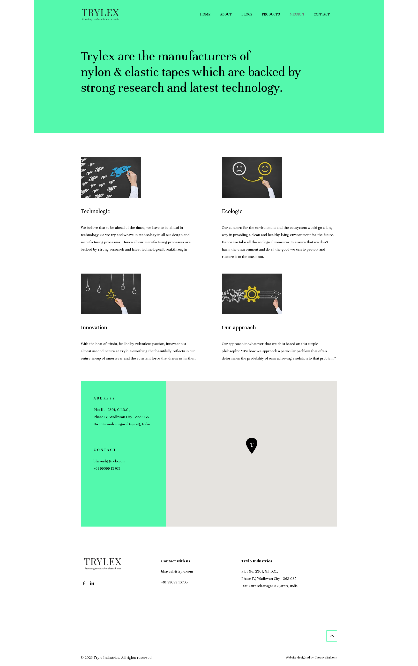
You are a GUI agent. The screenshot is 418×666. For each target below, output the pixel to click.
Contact (322, 14)
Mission (297, 14)
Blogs (246, 14)
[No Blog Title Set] (100, 14)
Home (205, 14)
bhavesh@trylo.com (109, 461)
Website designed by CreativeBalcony (311, 657)
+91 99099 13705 (107, 468)
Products (271, 14)
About (226, 14)
